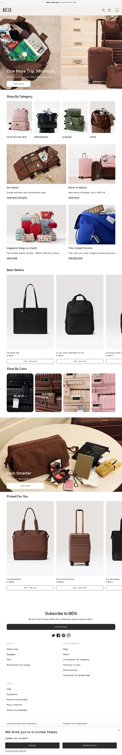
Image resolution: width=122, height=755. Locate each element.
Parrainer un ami (71, 665)
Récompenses (70, 670)
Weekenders (41, 137)
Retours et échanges (17, 699)
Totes (93, 137)
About (66, 654)
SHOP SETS (73, 198)
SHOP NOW (12, 258)
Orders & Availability (17, 710)
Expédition (12, 694)
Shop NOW (25, 486)
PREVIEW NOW (75, 258)
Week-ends (12, 649)
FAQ (9, 689)
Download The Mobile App (76, 675)
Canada (32, 745)
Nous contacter (14, 705)
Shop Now (19, 84)
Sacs (9, 659)
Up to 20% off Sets (17, 137)
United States (90, 745)
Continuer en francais (15, 751)
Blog (65, 649)
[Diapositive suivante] (120, 2)
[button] (103, 10)
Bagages (11, 654)
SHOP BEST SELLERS (17, 198)
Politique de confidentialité (75, 724)
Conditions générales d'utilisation (22, 724)
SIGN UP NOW (61, 627)
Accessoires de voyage (18, 665)
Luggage (67, 137)
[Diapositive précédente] (1, 2)
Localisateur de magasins (76, 659)
